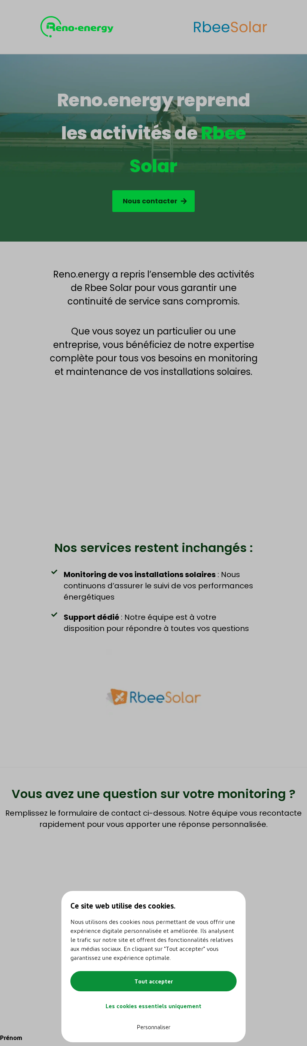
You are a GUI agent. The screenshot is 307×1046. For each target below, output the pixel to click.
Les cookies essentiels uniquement (153, 1006)
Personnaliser (153, 1027)
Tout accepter (153, 981)
